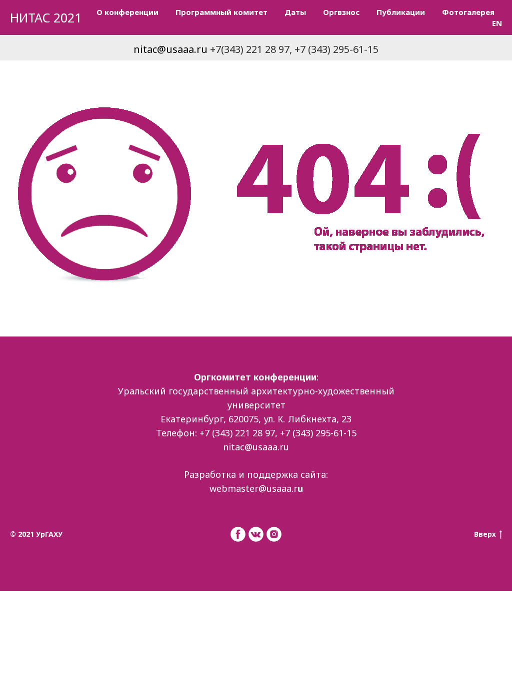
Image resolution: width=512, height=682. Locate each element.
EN (497, 23)
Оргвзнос (341, 12)
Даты (295, 12)
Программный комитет (222, 12)
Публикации (400, 12)
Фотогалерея (468, 12)
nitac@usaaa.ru (171, 49)
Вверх (485, 534)
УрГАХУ (49, 534)
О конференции (127, 12)
